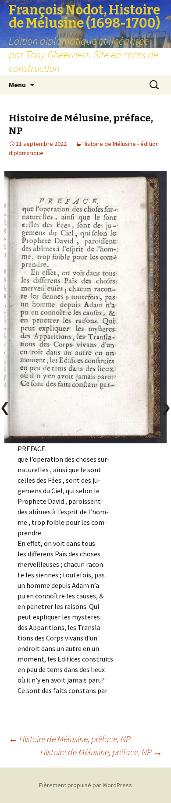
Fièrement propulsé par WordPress (85, 785)
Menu (17, 84)
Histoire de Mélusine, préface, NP (70, 738)
